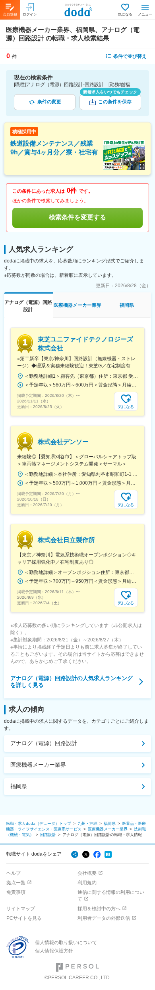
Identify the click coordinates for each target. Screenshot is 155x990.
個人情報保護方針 (54, 951)
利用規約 (87, 882)
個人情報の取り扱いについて (66, 942)
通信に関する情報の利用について (111, 895)
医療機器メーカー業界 (38, 764)
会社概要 (87, 873)
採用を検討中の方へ (99, 908)
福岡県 (18, 786)
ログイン (30, 14)
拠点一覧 (15, 882)
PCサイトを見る (24, 918)
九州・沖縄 (87, 823)
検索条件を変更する (77, 217)
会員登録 (10, 14)
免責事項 (15, 892)
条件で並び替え (130, 56)
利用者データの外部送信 (104, 918)
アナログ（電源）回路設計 (43, 743)
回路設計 (48, 834)
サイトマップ (20, 908)
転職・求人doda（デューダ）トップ (38, 823)
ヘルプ (13, 873)
